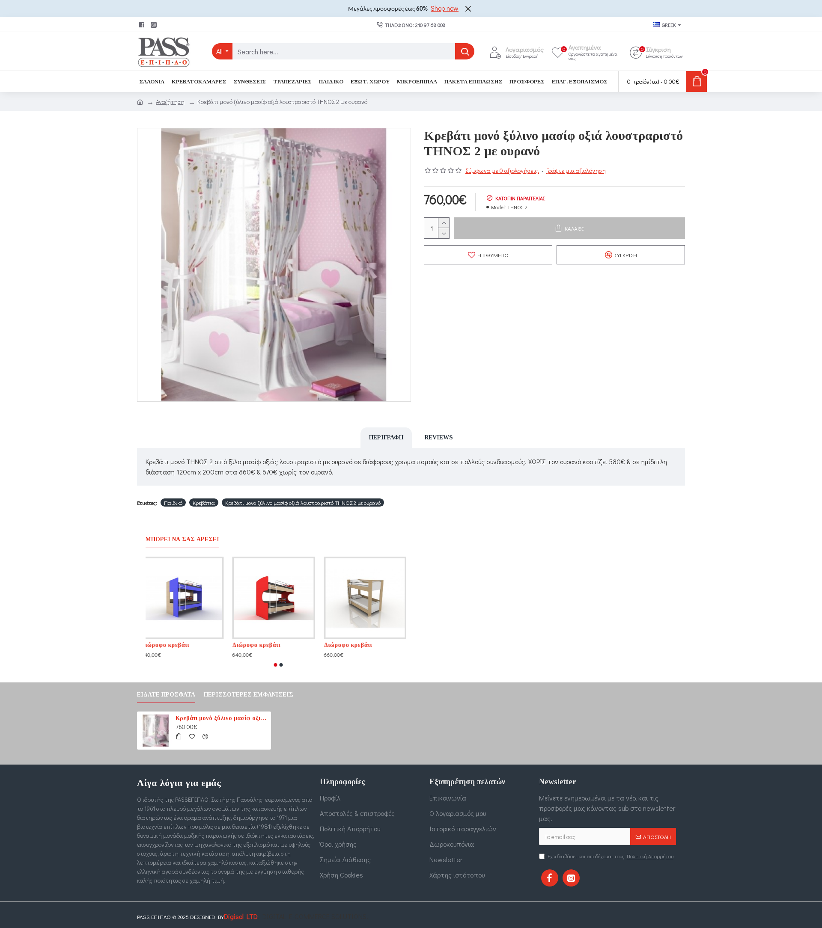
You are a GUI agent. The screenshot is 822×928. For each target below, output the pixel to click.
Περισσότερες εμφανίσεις (248, 694)
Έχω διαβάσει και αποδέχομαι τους (610, 856)
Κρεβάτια (204, 502)
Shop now (445, 7)
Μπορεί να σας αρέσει (182, 539)
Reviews (439, 437)
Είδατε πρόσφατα (166, 694)
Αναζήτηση (170, 102)
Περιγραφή (386, 437)
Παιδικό (173, 502)
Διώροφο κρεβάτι (170, 645)
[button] (275, 665)
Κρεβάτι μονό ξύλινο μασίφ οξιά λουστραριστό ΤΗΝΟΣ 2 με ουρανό (303, 502)
